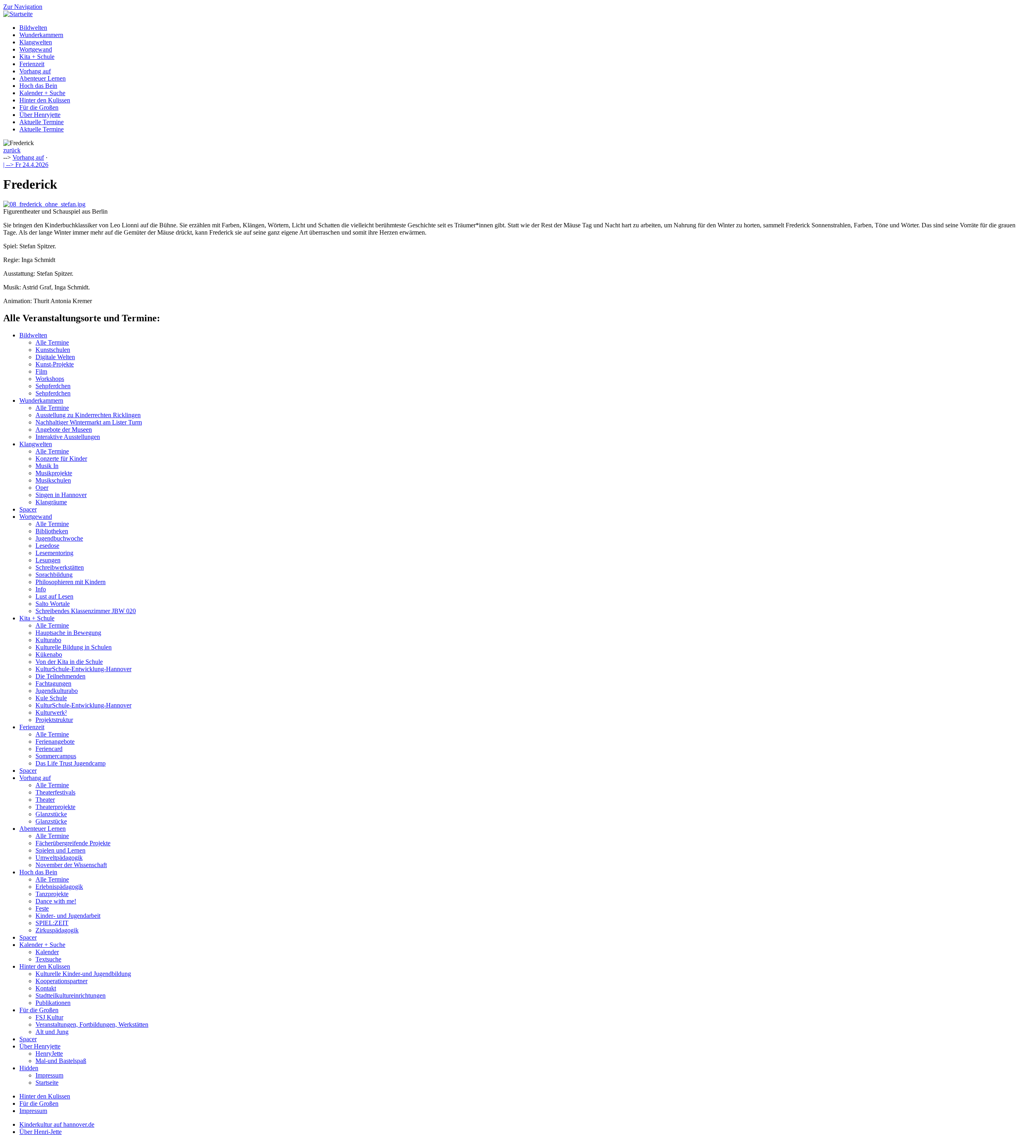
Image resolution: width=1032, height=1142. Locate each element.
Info (40, 589)
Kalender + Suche (42, 92)
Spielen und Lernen (60, 850)
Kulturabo (48, 640)
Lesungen (47, 560)
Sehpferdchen (53, 386)
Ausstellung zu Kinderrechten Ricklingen (88, 415)
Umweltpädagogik (59, 857)
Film (41, 371)
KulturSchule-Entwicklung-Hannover (83, 669)
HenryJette (49, 1053)
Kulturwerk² (51, 712)
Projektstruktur (54, 719)
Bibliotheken (51, 531)
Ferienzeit (31, 63)
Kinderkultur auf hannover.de (56, 1124)
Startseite (46, 1082)
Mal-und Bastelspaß (60, 1060)
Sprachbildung (54, 574)
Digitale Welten (55, 357)
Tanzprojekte (52, 893)
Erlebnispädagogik (59, 886)
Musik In (46, 465)
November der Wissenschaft (71, 864)
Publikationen (53, 1002)
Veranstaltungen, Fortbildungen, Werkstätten (91, 1024)
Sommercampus (55, 756)
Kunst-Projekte (54, 364)
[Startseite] (18, 13)
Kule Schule (51, 698)
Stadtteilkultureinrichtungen (70, 995)
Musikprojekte (53, 473)
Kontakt (45, 988)
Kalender (47, 952)
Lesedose (47, 545)
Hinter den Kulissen (44, 100)
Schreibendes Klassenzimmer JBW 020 (85, 610)
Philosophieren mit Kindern (70, 581)
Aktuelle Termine (41, 122)
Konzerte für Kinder (61, 458)
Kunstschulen (52, 349)
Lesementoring (54, 552)
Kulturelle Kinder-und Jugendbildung (83, 973)
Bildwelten (33, 27)
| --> (25, 164)
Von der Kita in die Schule (69, 661)
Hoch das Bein (38, 85)
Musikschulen (53, 480)
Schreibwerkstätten (59, 567)
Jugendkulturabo (56, 690)
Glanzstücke (51, 814)
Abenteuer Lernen (42, 78)
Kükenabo (48, 654)
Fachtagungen (53, 683)
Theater (45, 799)
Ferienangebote (55, 741)
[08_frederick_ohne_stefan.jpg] (44, 204)
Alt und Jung (52, 1031)
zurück (12, 150)
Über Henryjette (39, 114)
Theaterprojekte (55, 806)
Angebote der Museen (63, 429)
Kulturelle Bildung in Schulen (73, 647)
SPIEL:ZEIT (52, 922)
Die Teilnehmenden (60, 676)
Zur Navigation (22, 6)
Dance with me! (55, 901)
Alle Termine (52, 342)
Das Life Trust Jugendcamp (70, 763)
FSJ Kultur (49, 1017)
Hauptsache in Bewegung (68, 632)
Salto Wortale (52, 603)
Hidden (28, 1068)
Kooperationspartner (61, 981)
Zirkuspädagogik (57, 930)
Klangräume (51, 502)
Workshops (49, 378)
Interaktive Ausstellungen (67, 436)
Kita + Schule (36, 56)
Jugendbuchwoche (59, 538)
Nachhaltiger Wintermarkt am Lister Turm (88, 422)
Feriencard (48, 748)
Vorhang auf (35, 71)
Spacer (28, 509)
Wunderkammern (41, 34)
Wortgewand (35, 49)
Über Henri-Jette (40, 1131)
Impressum (49, 1075)
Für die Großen (38, 107)
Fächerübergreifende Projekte (72, 843)
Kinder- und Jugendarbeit (67, 915)
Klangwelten (35, 42)
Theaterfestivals (55, 792)
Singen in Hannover (61, 494)
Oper (41, 487)
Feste (42, 908)
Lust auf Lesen (54, 596)
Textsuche (48, 959)
